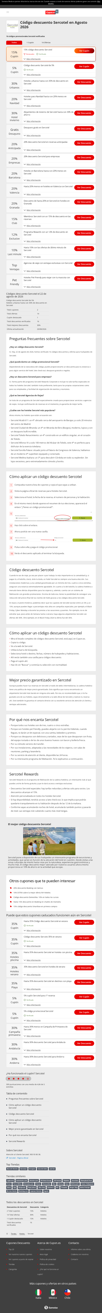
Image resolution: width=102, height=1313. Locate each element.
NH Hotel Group (46, 1180)
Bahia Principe (85, 1187)
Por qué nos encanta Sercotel (22, 1135)
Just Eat (52, 1169)
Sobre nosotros (46, 1249)
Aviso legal (44, 1254)
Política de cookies (47, 1264)
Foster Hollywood (87, 1184)
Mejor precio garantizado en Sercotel (26, 1129)
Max (54, 1184)
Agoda (46, 1191)
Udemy (60, 1184)
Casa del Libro (42, 1169)
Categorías (13, 1269)
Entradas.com (28, 1184)
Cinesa (38, 1184)
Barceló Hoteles (12, 1169)
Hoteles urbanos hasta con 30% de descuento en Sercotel (26, 304)
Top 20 (11, 1249)
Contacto (74, 1259)
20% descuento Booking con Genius (28, 888)
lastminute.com (21, 1180)
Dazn (67, 1184)
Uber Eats (41, 1187)
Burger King (74, 1187)
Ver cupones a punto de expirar (21, 1259)
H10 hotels (57, 1180)
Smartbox (75, 1180)
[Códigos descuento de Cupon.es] (7, 1234)
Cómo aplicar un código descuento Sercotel (25, 1106)
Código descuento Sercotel (21, 1114)
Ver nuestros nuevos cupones (20, 1254)
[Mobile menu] (7, 12)
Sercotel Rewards (17, 1141)
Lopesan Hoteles (36, 1191)
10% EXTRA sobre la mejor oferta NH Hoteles (32, 892)
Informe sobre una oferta (80, 1249)
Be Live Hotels (12, 1191)
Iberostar (23, 1169)
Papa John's (32, 1187)
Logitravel (10, 1180)
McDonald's (75, 1184)
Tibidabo (66, 1180)
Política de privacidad (48, 1259)
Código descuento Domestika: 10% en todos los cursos (36, 897)
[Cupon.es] (52, 12)
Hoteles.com (33, 1180)
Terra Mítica (17, 1184)
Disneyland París (86, 1180)
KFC (57, 1187)
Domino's (50, 1187)
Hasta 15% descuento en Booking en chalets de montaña (37, 902)
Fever (9, 1184)
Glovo (9, 1187)
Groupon (32, 1169)
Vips (14, 1187)
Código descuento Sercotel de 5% (20, 300)
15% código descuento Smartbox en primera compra (35, 906)
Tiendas (12, 1264)
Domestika (46, 1184)
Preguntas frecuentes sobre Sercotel (26, 1098)
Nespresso (22, 1187)
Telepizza (64, 1187)
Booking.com (23, 1191)
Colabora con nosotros (80, 1254)
